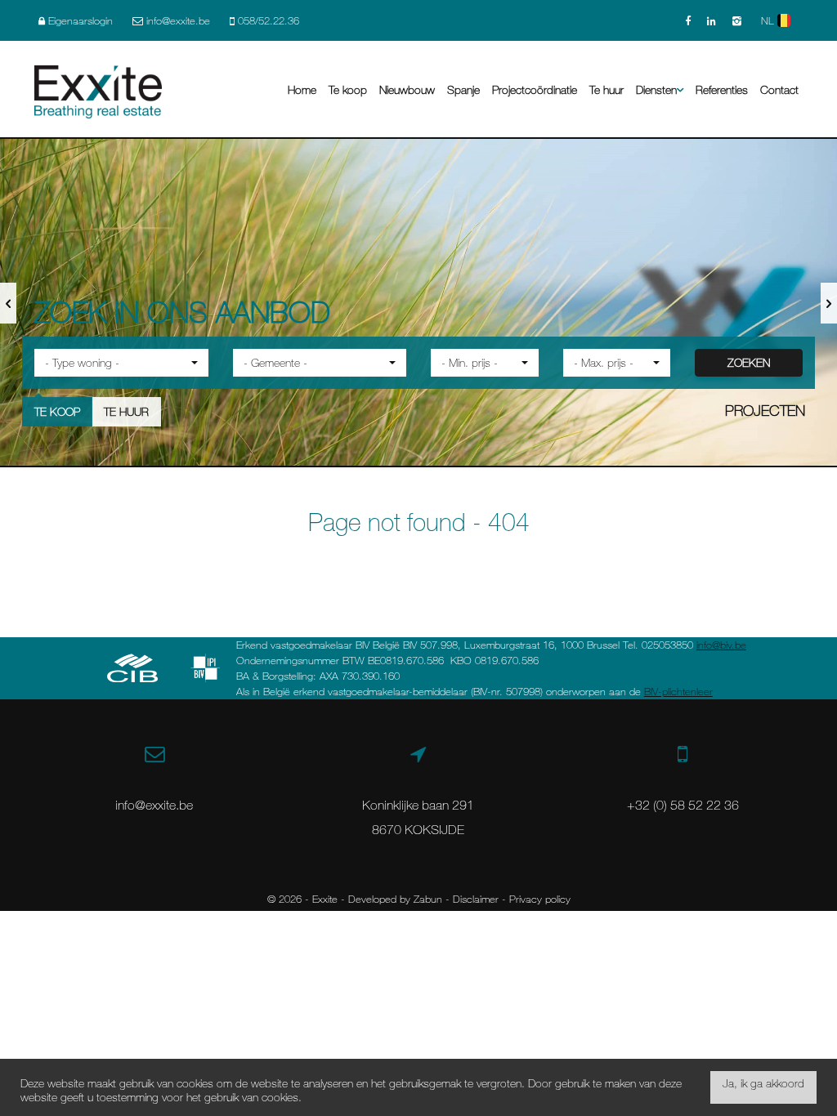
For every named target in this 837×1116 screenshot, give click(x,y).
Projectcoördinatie (534, 89)
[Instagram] (736, 20)
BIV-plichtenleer (678, 691)
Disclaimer (476, 898)
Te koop (348, 89)
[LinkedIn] (711, 20)
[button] (121, 363)
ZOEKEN (748, 362)
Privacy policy (540, 898)
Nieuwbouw (407, 89)
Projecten (765, 410)
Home (302, 89)
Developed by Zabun (395, 898)
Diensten (656, 89)
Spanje (463, 89)
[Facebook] (688, 20)
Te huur (606, 89)
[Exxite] (98, 90)
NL (769, 20)
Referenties (722, 89)
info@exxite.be (154, 804)
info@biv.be (721, 644)
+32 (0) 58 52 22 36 (683, 804)
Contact (779, 89)
